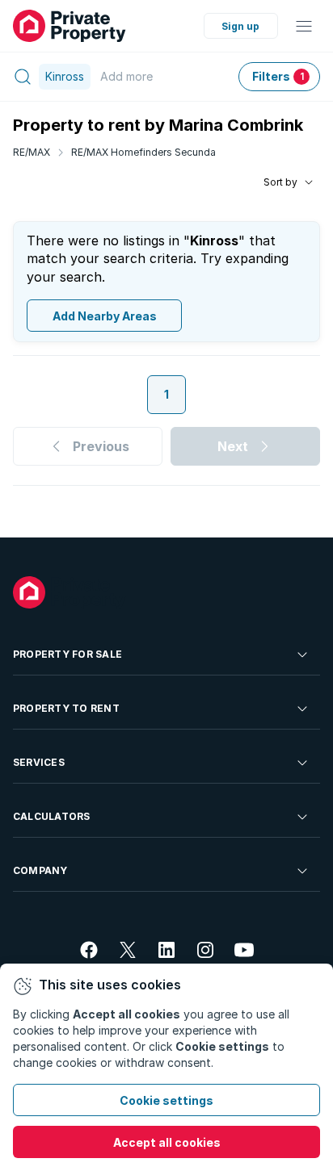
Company (40, 870)
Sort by (280, 182)
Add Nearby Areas (105, 316)
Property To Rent (66, 708)
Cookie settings (166, 1100)
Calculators (52, 816)
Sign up (240, 26)
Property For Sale (67, 654)
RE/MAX (31, 152)
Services (39, 762)
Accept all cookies (167, 1142)
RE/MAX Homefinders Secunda (143, 152)
